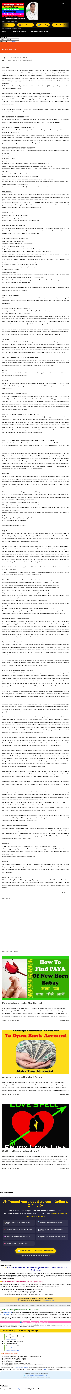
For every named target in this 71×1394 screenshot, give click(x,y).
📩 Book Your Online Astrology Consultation (35, 1251)
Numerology (26, 25)
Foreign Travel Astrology (14, 1348)
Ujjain (44, 1369)
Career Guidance (8, 25)
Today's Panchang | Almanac (39, 31)
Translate (14, 41)
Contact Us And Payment (18, 31)
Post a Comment (14, 1020)
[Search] (63, 3)
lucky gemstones (5, 1314)
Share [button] (64, 892)
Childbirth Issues (11, 1339)
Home (4, 31)
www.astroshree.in (48, 1300)
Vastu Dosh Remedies (12, 1350)
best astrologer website (19, 1389)
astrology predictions (21, 1368)
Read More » (64, 1020)
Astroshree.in (7, 1312)
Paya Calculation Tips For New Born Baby (23, 1003)
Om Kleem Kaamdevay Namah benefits (21, 1151)
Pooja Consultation (44, 25)
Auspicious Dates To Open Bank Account (22, 1077)
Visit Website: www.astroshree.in (36, 1375)
